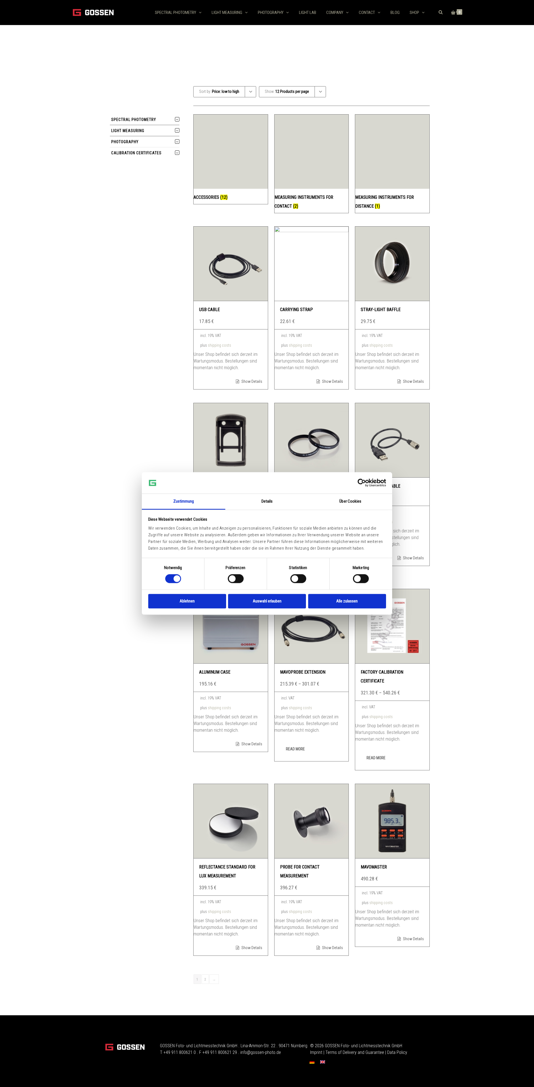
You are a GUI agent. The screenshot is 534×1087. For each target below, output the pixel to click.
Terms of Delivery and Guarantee (354, 1052)
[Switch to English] (322, 1062)
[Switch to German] (312, 1062)
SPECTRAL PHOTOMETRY (175, 12)
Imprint (316, 1052)
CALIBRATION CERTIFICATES (136, 153)
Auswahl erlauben (267, 601)
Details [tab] (267, 501)
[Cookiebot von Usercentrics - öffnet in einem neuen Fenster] (361, 483)
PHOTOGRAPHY (270, 12)
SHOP (414, 12)
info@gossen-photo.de (260, 1052)
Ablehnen (187, 601)
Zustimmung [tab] (183, 501)
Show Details (251, 381)
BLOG (395, 12)
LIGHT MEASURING (227, 12)
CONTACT (367, 12)
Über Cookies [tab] (350, 501)
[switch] (236, 578)
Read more (295, 749)
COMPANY (334, 12)
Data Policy (397, 1052)
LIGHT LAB (307, 12)
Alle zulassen (347, 601)
